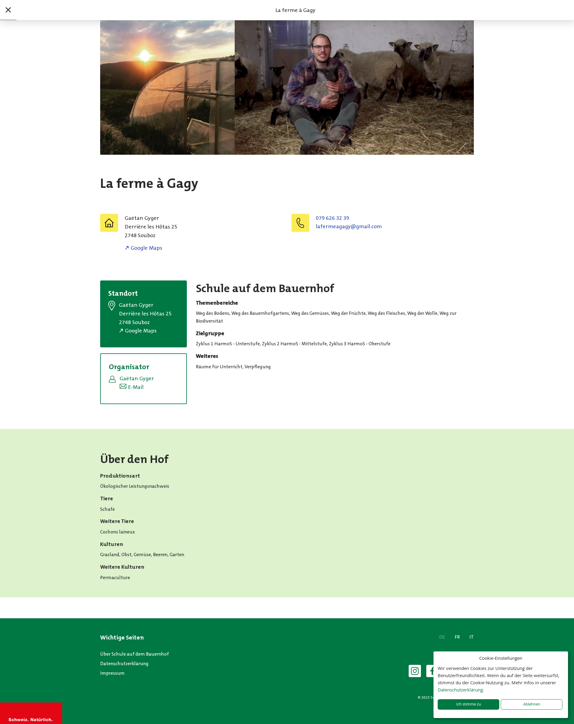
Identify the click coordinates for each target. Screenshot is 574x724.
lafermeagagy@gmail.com (349, 226)
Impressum (112, 673)
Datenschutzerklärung (124, 663)
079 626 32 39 (332, 218)
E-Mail (136, 387)
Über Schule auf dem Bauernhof (134, 654)
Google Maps (146, 247)
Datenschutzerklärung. (461, 690)
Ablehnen (531, 704)
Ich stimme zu (468, 704)
